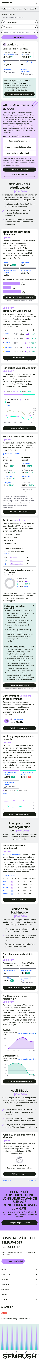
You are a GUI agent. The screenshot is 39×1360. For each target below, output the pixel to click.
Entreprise (4, 1279)
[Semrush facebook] (10, 1307)
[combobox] (17, 32)
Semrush (4, 1269)
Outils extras (5, 1274)
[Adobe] (4, 1313)
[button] (25, 17)
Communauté (5, 1289)
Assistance (5, 1284)
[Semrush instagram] (4, 1307)
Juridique (4, 1294)
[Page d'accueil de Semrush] (6, 3)
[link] (11, 8)
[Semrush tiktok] (6, 1307)
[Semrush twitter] (13, 1307)
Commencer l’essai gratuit (13, 1261)
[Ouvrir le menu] (37, 3)
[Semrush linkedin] (2, 1307)
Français (4, 1299)
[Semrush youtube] (8, 1307)
